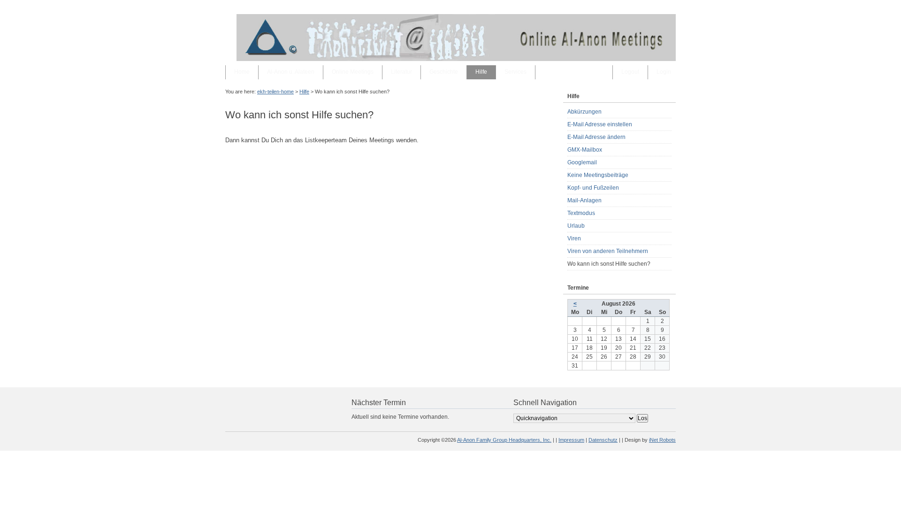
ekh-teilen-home (275, 91)
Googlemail (582, 162)
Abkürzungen (584, 111)
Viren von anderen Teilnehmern (607, 251)
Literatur (401, 72)
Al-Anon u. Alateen (290, 72)
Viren (574, 238)
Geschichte (443, 72)
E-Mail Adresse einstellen (599, 124)
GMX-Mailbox (584, 149)
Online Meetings (353, 72)
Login (664, 72)
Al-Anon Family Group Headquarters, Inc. (504, 440)
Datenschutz (603, 440)
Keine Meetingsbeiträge (597, 175)
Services (515, 72)
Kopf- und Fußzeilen (593, 187)
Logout (630, 72)
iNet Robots (662, 440)
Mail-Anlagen (584, 200)
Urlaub (576, 226)
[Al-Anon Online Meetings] (456, 59)
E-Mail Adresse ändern (596, 137)
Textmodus (581, 213)
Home (242, 72)
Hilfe (481, 72)
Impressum (571, 440)
